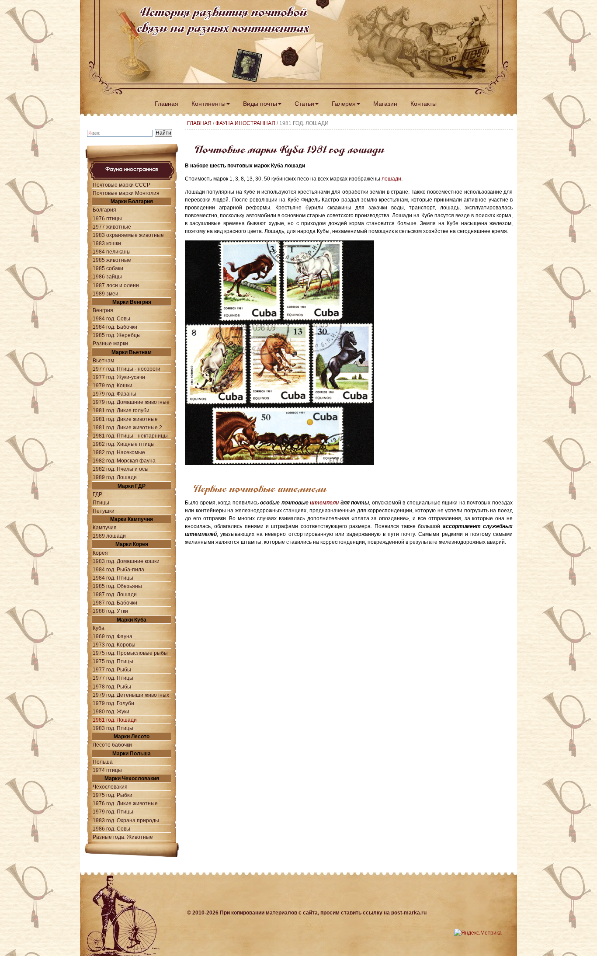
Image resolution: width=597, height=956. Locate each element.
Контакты (423, 103)
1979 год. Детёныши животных (131, 695)
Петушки (104, 511)
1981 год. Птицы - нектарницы (130, 435)
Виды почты (260, 103)
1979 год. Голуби (113, 703)
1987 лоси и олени (116, 285)
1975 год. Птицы (113, 661)
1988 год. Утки (110, 611)
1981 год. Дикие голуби (121, 410)
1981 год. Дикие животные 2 (127, 427)
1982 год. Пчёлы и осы (121, 469)
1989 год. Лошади (115, 477)
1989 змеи (105, 293)
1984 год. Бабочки (115, 327)
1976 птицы (107, 218)
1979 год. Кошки (112, 385)
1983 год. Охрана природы (126, 820)
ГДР (97, 494)
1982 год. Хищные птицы (124, 444)
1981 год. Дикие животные (125, 419)
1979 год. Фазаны (114, 393)
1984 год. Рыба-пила (118, 569)
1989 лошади (109, 536)
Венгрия (103, 310)
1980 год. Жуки (111, 711)
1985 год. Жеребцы (117, 335)
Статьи (304, 103)
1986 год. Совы (111, 828)
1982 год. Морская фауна (124, 460)
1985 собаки (108, 268)
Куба (98, 628)
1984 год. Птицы (113, 578)
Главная (166, 103)
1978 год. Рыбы (112, 686)
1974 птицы (107, 770)
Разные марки (110, 343)
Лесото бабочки (112, 744)
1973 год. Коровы (114, 644)
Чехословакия (110, 786)
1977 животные (112, 226)
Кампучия (105, 527)
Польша (103, 762)
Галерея (344, 103)
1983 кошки (107, 243)
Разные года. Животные (123, 837)
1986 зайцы (107, 276)
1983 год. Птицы (113, 728)
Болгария (104, 209)
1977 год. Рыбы (112, 669)
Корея (100, 553)
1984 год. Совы (111, 318)
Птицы (101, 502)
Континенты (208, 103)
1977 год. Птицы (113, 678)
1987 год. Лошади (115, 594)
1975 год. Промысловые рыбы (130, 653)
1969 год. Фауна (112, 636)
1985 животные (112, 260)
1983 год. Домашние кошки (126, 561)
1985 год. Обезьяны (117, 586)
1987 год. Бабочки (115, 602)
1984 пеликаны (112, 251)
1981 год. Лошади (115, 720)
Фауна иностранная (245, 123)
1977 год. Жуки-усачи (119, 377)
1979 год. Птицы (113, 811)
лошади (391, 179)
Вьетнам (103, 360)
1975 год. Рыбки (112, 795)
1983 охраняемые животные (128, 235)
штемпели (324, 503)
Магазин (385, 103)
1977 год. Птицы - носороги (126, 369)
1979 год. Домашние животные (131, 402)
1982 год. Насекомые (119, 452)
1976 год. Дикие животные (125, 803)
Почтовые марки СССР (121, 185)
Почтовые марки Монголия (126, 193)
